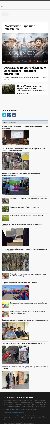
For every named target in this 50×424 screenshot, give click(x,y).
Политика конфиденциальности (13, 413)
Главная (5, 14)
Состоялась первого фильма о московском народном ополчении (24, 71)
